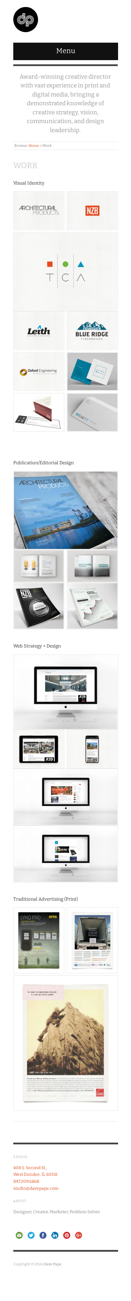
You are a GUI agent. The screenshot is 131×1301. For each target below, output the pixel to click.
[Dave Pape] (25, 18)
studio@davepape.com (36, 1188)
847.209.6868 (26, 1181)
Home (34, 145)
